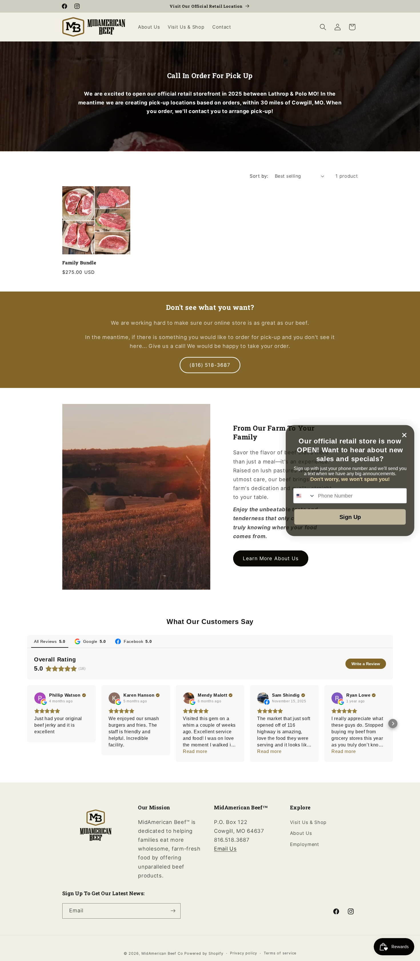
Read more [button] (195, 751)
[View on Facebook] (263, 698)
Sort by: (259, 176)
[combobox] (304, 495)
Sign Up (350, 517)
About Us (301, 833)
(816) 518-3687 (209, 365)
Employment (304, 844)
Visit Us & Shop (308, 822)
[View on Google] (40, 698)
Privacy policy (243, 953)
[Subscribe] (173, 911)
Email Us (225, 848)
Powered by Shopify (203, 953)
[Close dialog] (404, 435)
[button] (323, 27)
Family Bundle (79, 262)
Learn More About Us (271, 558)
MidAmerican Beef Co (162, 953)
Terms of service (280, 953)
